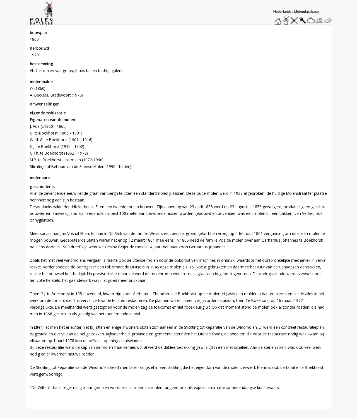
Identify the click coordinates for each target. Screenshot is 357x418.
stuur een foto (319, 20)
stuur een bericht (329, 20)
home (278, 19)
